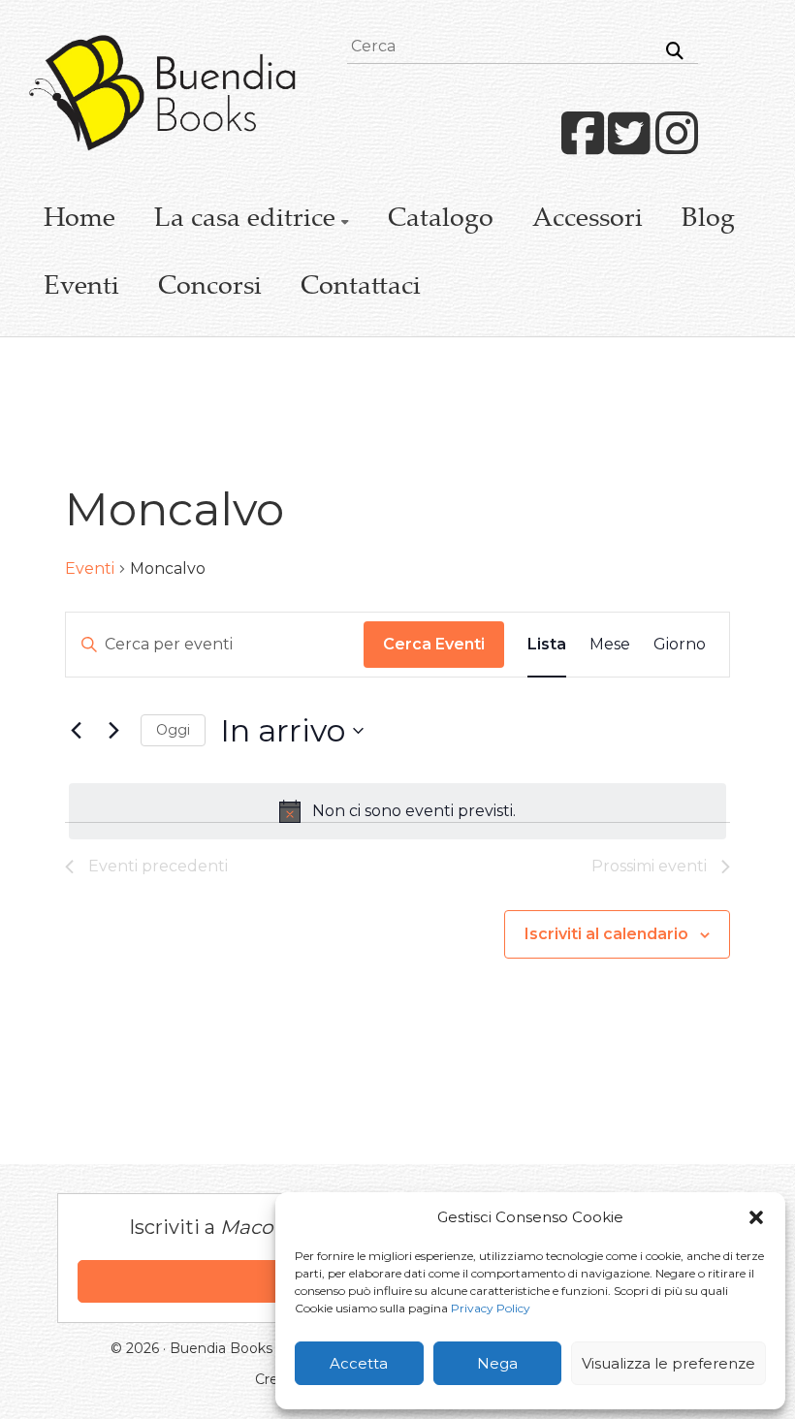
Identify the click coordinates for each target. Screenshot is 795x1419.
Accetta (359, 1363)
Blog (708, 220)
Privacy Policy (490, 1308)
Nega (497, 1363)
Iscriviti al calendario (606, 934)
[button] (756, 1217)
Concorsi (210, 287)
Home (79, 220)
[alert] (398, 811)
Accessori (587, 220)
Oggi (173, 730)
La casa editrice (244, 220)
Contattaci (361, 287)
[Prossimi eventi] (114, 730)
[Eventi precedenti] (76, 730)
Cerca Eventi (434, 644)
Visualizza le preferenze (668, 1363)
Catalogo (440, 220)
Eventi (81, 287)
